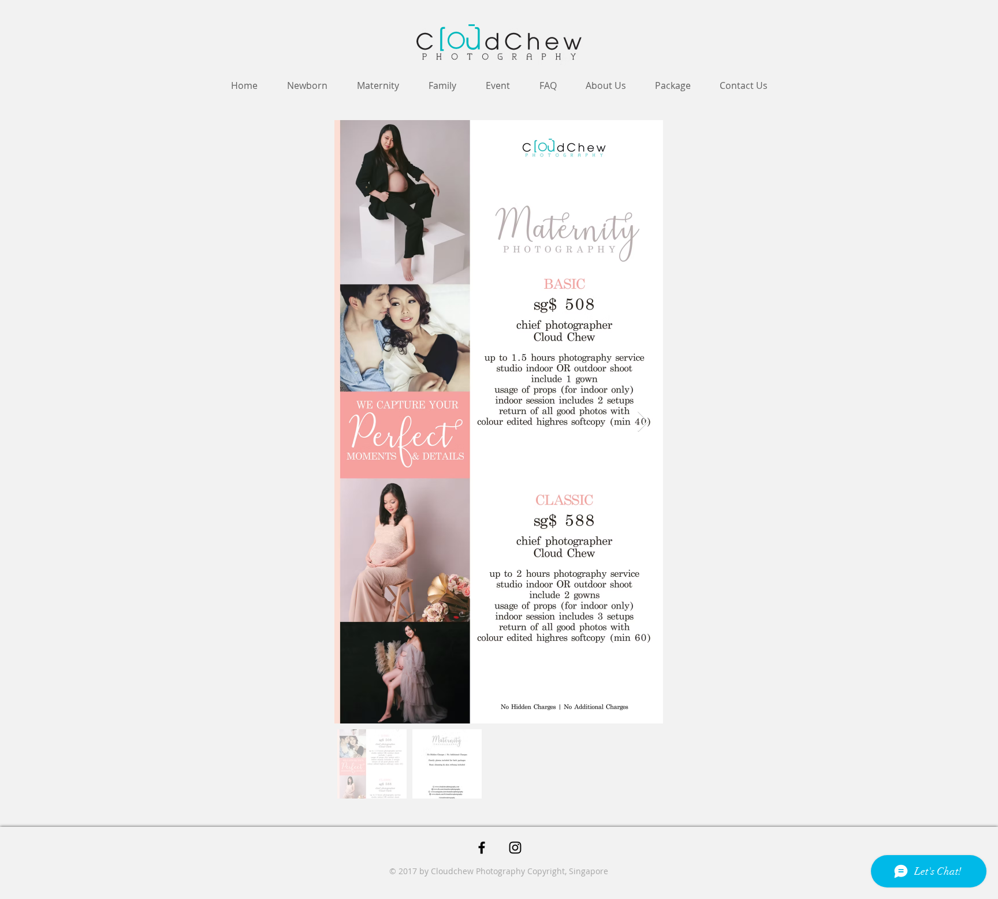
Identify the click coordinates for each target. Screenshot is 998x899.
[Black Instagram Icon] (515, 848)
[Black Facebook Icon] (482, 848)
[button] (672, 86)
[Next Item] (643, 422)
